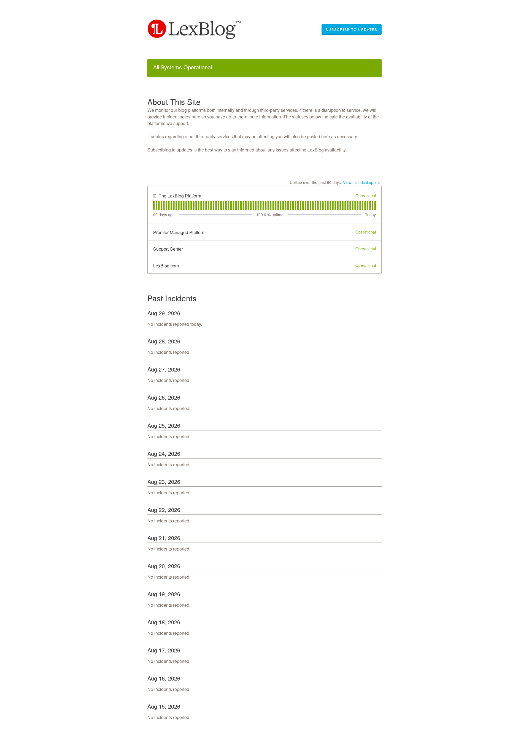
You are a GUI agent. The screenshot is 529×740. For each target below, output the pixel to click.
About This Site (174, 101)
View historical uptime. (362, 182)
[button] (352, 29)
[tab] (154, 205)
